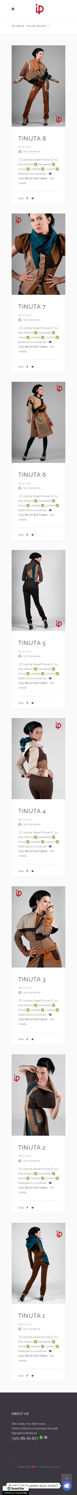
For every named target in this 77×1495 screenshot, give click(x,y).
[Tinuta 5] (38, 590)
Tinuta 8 (32, 138)
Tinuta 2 (32, 1147)
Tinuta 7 (32, 306)
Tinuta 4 (32, 811)
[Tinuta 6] (38, 422)
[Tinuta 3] (38, 926)
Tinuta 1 (31, 1315)
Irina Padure (33, 151)
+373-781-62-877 (25, 1438)
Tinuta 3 (32, 979)
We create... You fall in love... (29, 26)
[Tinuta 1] (38, 1263)
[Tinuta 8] (38, 85)
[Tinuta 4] (38, 758)
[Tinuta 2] (38, 1094)
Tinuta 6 (32, 474)
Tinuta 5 (32, 643)
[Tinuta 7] (38, 254)
